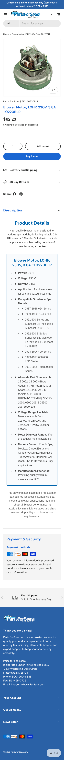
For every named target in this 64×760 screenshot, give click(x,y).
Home (6, 34)
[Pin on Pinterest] (21, 194)
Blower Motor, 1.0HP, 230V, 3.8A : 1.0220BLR (31, 34)
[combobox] (32, 23)
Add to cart (42, 146)
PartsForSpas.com (19, 752)
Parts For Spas (11, 101)
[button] (58, 14)
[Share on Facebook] (14, 194)
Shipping (7, 124)
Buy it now (32, 156)
